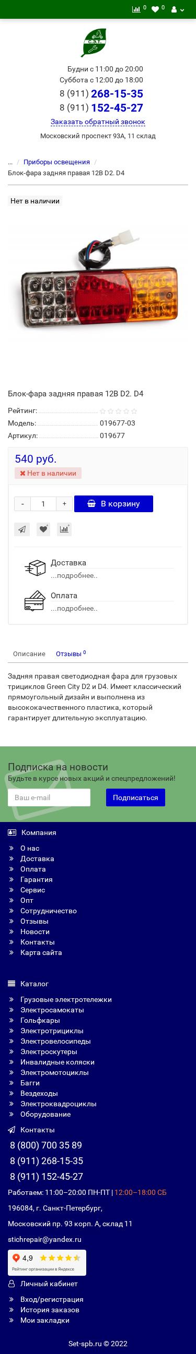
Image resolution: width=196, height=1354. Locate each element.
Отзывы (71, 653)
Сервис (32, 890)
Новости (34, 931)
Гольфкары (39, 1020)
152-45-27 (101, 108)
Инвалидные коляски (57, 1062)
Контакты (37, 942)
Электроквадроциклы (58, 1103)
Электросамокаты (51, 1010)
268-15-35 (101, 94)
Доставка (36, 858)
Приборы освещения (57, 162)
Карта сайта (40, 952)
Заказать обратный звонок (98, 121)
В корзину (120, 504)
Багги (29, 1083)
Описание (29, 654)
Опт (26, 900)
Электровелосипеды (55, 1041)
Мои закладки (44, 1320)
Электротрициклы (51, 1030)
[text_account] (177, 9)
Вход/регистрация (51, 1299)
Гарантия (36, 879)
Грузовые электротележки (65, 999)
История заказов (49, 1309)
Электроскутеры (48, 1051)
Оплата (32, 869)
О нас (29, 848)
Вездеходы (38, 1093)
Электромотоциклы (54, 1072)
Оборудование (45, 1114)
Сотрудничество (48, 910)
